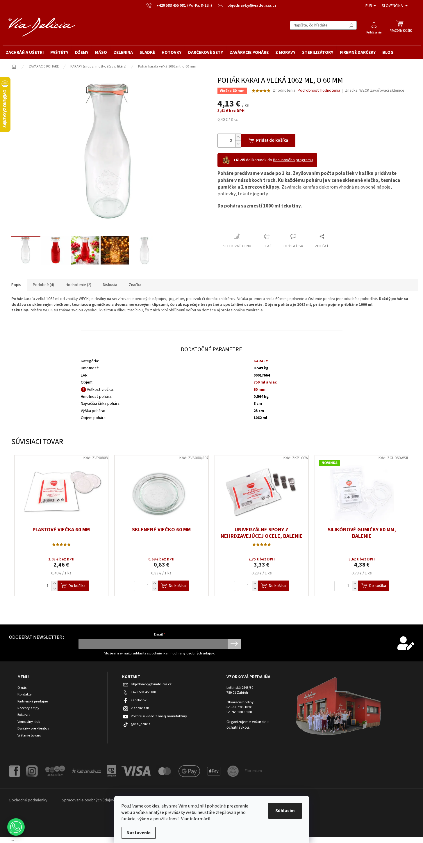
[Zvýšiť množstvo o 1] (238, 137)
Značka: (374, 90)
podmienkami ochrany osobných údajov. (182, 653)
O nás (21, 687)
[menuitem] (25, 52)
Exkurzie (23, 714)
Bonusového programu (293, 160)
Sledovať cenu (237, 246)
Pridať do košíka (272, 140)
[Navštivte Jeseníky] (55, 771)
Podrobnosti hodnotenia (319, 90)
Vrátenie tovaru (29, 735)
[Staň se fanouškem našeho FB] (14, 771)
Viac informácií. (196, 819)
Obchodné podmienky (28, 800)
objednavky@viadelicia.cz (151, 684)
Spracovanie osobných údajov (88, 800)
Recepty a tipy (28, 708)
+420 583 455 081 (143, 692)
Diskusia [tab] (110, 285)
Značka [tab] (135, 285)
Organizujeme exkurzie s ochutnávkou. (247, 724)
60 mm (259, 390)
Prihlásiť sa (234, 644)
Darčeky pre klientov (33, 728)
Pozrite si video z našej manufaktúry (159, 716)
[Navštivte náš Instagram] (32, 771)
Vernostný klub (28, 721)
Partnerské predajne (32, 701)
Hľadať (351, 25)
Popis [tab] (16, 285)
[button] (16, 827)
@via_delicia (141, 724)
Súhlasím (285, 810)
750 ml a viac (265, 382)
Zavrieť (229, 223)
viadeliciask (140, 708)
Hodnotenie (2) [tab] (78, 285)
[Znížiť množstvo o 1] (238, 144)
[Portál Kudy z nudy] (86, 771)
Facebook (139, 700)
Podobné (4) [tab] (43, 285)
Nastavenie (138, 833)
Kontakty (24, 694)
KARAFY (261, 361)
